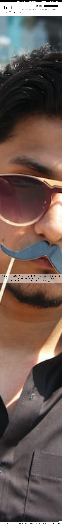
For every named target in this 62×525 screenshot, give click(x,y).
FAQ (49, 9)
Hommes (44, 9)
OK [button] (59, 523)
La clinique (20, 9)
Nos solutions (37, 9)
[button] (54, 1)
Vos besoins (28, 9)
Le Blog (54, 9)
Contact (19, 12)
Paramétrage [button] (55, 523)
